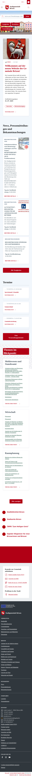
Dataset (3, 740)
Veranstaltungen (6, 29)
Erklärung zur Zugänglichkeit (8, 743)
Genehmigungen (5, 646)
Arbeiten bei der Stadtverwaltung (9, 643)
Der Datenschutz (5, 735)
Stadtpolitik (4, 621)
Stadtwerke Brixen (14, 519)
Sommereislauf (9, 307)
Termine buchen (5, 727)
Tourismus (3, 670)
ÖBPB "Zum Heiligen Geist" (18, 526)
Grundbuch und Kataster (7, 651)
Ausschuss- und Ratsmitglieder (9, 629)
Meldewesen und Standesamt (8, 656)
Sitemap (3, 767)
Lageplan (3, 698)
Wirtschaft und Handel (7, 675)
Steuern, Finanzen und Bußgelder (9, 667)
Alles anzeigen (16, 501)
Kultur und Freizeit (6, 654)
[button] (4, 2)
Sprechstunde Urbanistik (12, 292)
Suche (27, 16)
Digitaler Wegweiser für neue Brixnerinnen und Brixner (18, 535)
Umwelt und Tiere (5, 672)
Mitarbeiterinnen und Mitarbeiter (9, 632)
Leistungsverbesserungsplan (8, 748)
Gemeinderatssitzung (10, 321)
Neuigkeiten (5, 24)
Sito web (7, 773)
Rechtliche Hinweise (6, 737)
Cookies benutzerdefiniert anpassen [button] (10, 765)
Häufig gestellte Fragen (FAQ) (9, 724)
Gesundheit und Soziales (7, 649)
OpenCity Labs (13, 774)
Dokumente (4, 634)
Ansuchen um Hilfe (6, 732)
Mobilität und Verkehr (6, 659)
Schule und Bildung (6, 664)
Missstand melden (5, 729)
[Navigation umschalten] (2, 7)
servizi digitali (13, 773)
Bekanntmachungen (6, 689)
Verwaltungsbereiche (6, 624)
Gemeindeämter (5, 626)
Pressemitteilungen (6, 687)
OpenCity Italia (20, 773)
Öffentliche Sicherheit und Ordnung (10, 662)
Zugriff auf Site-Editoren (25, 774)
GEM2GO (4, 745)
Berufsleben (15, 24)
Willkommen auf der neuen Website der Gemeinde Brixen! (16, 68)
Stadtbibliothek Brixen (15, 512)
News (9, 62)
